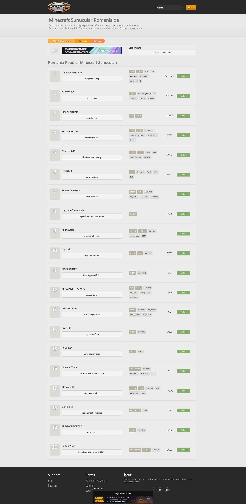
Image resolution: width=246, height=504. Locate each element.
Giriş (192, 7)
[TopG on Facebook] (160, 490)
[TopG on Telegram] (167, 490)
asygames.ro (91, 295)
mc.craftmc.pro (92, 137)
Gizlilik (90, 485)
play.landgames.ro (92, 314)
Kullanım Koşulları (96, 480)
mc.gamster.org (92, 78)
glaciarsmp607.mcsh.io (91, 412)
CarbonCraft (135, 47)
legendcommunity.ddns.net (92, 216)
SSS (50, 480)
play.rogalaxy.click (92, 354)
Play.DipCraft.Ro (92, 255)
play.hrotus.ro (92, 177)
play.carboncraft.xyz (162, 52)
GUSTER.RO (92, 98)
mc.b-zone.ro (92, 196)
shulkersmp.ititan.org (91, 157)
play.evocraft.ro (92, 334)
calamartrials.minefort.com (92, 373)
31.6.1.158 (92, 432)
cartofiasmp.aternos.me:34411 (91, 452)
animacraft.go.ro (91, 236)
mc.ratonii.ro (92, 118)
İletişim (52, 485)
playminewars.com (123, 493)
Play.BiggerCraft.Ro (91, 275)
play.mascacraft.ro (92, 393)
